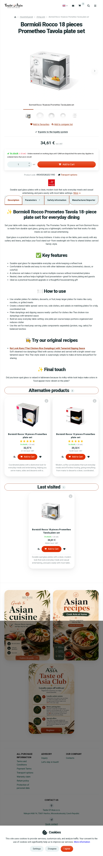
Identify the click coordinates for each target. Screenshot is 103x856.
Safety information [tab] (56, 200)
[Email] (73, 5)
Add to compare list (63, 124)
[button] (94, 71)
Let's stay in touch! (50, 762)
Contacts (70, 758)
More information (82, 842)
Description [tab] (13, 200)
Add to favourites (41, 124)
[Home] (13, 5)
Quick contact (51, 824)
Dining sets (40, 17)
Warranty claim (23, 776)
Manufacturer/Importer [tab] (83, 200)
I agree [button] (67, 848)
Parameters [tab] (32, 200)
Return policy (23, 780)
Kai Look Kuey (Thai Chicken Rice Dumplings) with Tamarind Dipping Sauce (47, 348)
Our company (74, 754)
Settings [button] (37, 848)
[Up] (30, 163)
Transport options (69, 175)
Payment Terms (24, 768)
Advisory (46, 754)
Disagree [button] (52, 848)
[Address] (51, 805)
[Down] (30, 165)
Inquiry (44, 758)
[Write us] (51, 819)
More (75, 193)
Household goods (26, 17)
